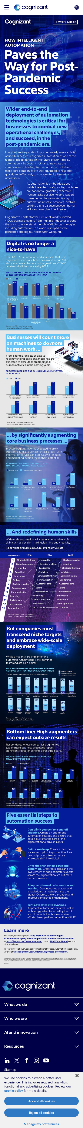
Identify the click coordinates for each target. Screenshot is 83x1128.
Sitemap (10, 1069)
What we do (15, 1004)
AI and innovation (21, 1032)
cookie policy (13, 1090)
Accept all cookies (41, 1101)
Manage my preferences (41, 1124)
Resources (14, 1046)
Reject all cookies (41, 1113)
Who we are (15, 1018)
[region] (41, 1100)
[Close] (77, 1075)
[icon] (6, 7)
